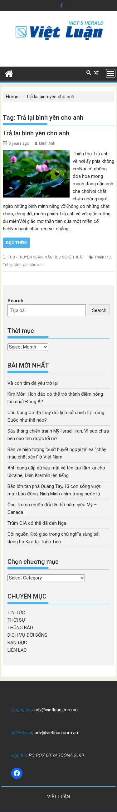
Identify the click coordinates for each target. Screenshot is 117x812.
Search (15, 300)
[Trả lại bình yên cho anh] (36, 154)
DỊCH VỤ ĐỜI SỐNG (27, 635)
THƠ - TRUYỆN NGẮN (25, 257)
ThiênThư (103, 257)
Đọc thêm (16, 242)
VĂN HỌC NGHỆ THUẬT (64, 257)
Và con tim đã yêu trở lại (32, 383)
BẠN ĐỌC (17, 642)
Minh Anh (47, 143)
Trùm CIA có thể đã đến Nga (36, 523)
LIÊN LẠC (17, 650)
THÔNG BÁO (20, 627)
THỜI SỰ (16, 620)
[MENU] (110, 73)
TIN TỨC (16, 612)
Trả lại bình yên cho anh (36, 133)
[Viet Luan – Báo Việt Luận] (9, 73)
